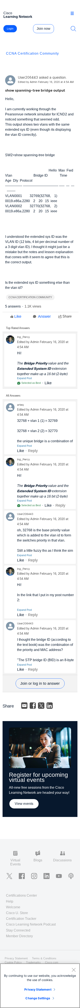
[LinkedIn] (50, 705)
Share (67, 316)
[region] (40, 985)
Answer (44, 316)
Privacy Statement (37, 989)
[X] (41, 705)
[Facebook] (33, 705)
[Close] (73, 970)
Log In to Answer (40, 683)
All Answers (13, 395)
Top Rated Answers (18, 328)
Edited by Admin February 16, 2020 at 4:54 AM (46, 82)
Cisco (17, 14)
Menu (73, 13)
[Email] (24, 705)
